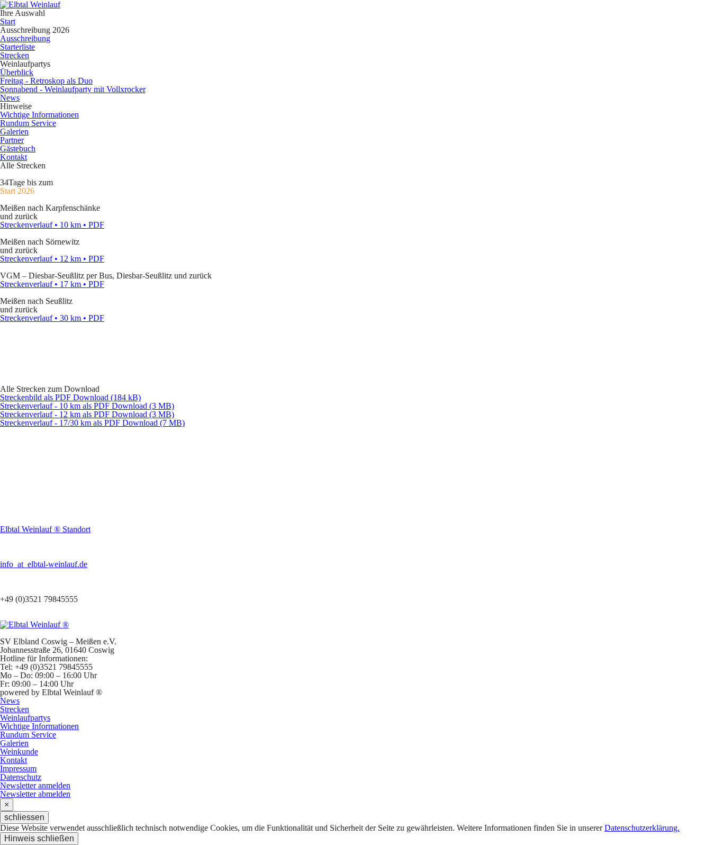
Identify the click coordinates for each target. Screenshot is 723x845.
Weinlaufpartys (25, 717)
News (10, 97)
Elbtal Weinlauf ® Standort (45, 529)
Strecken (14, 55)
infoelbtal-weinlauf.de (43, 564)
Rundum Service (28, 123)
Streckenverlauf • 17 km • (52, 284)
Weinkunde (19, 751)
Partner (12, 140)
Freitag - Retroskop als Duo (46, 80)
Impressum (18, 768)
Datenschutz (20, 776)
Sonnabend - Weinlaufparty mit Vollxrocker (73, 89)
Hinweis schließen (39, 838)
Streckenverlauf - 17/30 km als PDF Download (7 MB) (92, 422)
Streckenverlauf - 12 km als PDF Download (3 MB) (87, 414)
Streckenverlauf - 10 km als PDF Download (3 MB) (87, 405)
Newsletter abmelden (35, 793)
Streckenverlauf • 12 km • (52, 258)
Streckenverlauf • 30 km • (52, 317)
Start (7, 21)
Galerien (14, 131)
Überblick (16, 72)
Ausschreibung (25, 38)
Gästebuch (17, 148)
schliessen (24, 817)
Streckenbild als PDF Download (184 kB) (70, 397)
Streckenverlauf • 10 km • (52, 224)
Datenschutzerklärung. (642, 827)
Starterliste (17, 46)
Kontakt (13, 156)
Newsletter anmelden (35, 785)
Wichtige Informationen (39, 114)
